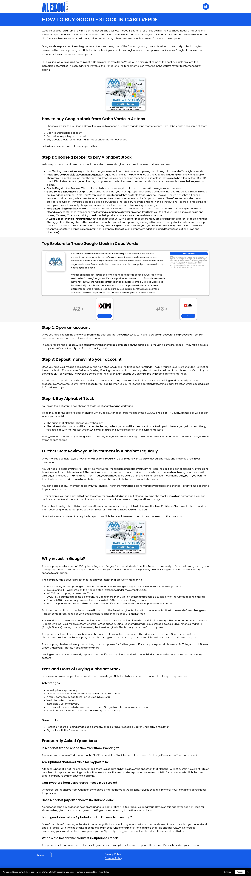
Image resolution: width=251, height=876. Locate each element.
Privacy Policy (113, 854)
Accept (240, 872)
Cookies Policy (113, 858)
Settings (227, 872)
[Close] (247, 872)
